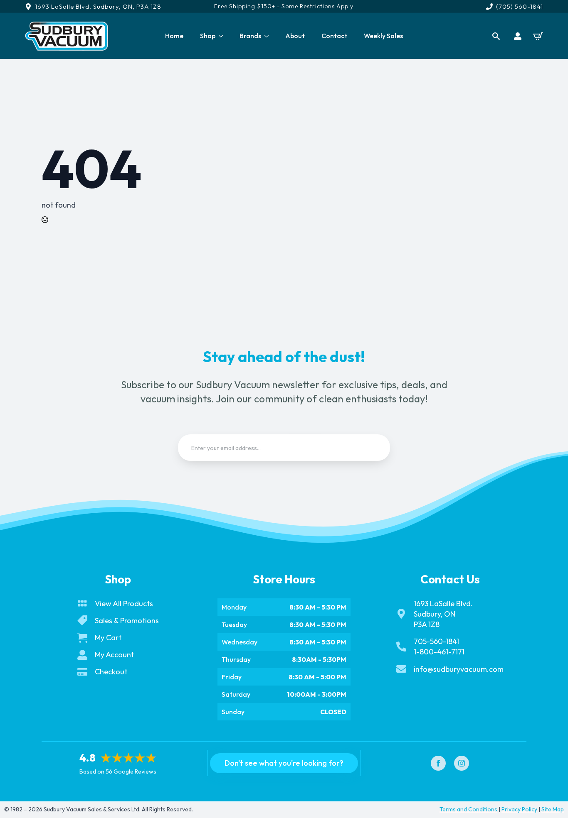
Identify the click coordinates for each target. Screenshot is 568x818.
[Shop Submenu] (223, 36)
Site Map (552, 809)
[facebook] (438, 763)
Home (174, 36)
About (295, 36)
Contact (334, 36)
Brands (250, 36)
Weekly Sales (383, 36)
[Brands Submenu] (269, 36)
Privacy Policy (519, 809)
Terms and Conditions (468, 809)
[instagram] (461, 763)
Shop (207, 36)
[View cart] (538, 36)
